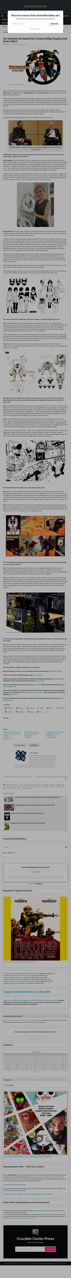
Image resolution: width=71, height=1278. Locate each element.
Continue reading (36, 29)
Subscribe (54, 24)
